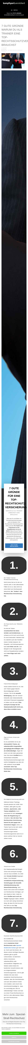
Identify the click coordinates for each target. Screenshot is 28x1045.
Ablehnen (14, 1037)
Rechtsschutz (15, 50)
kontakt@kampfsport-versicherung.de (14, 15)
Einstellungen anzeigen (14, 1041)
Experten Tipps (5, 50)
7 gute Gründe (10, 50)
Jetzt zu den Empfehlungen (14, 545)
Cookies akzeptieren (14, 1033)
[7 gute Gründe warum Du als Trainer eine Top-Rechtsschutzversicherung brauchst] (13, 60)
